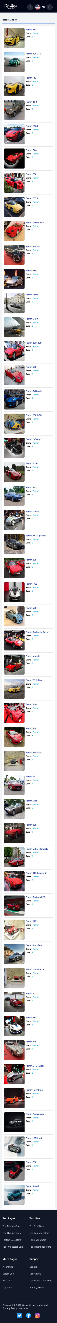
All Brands (8, 1266)
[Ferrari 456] (14, 279)
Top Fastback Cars (39, 1233)
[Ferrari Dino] (14, 809)
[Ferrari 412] (14, 496)
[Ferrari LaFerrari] (14, 448)
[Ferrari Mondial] (14, 665)
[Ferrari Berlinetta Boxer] (14, 640)
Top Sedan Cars (37, 1240)
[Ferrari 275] (14, 1050)
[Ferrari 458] (14, 38)
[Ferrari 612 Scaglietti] (14, 881)
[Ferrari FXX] (14, 592)
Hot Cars (7, 1280)
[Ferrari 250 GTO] (14, 424)
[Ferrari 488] (14, 1026)
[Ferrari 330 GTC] (14, 761)
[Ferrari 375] (14, 930)
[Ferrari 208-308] (14, 351)
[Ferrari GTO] (14, 1002)
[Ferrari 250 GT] (14, 255)
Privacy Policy (36, 1287)
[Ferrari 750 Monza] (14, 978)
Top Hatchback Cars (40, 1246)
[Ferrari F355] (14, 207)
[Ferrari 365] (14, 833)
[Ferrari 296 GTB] (14, 62)
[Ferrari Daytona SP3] (14, 906)
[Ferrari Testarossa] (14, 231)
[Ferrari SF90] (14, 327)
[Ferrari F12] (14, 86)
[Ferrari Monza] (14, 520)
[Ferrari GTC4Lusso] (14, 1074)
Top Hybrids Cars (12, 1233)
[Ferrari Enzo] (14, 472)
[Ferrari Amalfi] (14, 1195)
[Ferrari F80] (14, 1171)
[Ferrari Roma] (14, 303)
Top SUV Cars (36, 1226)
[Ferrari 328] (14, 568)
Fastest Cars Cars (12, 1240)
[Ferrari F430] (14, 134)
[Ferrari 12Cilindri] (14, 1146)
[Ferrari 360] (14, 737)
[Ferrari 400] (14, 110)
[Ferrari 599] (14, 616)
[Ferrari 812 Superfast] (14, 544)
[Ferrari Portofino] (14, 954)
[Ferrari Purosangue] (14, 1122)
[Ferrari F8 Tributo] (14, 1098)
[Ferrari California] (14, 399)
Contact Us (35, 1273)
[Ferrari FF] (14, 785)
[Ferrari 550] (14, 375)
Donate (33, 1266)
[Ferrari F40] (14, 158)
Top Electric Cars (11, 1226)
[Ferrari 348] (14, 713)
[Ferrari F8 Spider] (14, 689)
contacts (23, 1308)
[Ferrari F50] (14, 183)
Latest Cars (8, 1273)
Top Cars (7, 1287)
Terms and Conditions (40, 1280)
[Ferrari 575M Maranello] (14, 857)
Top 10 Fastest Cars (13, 1246)
